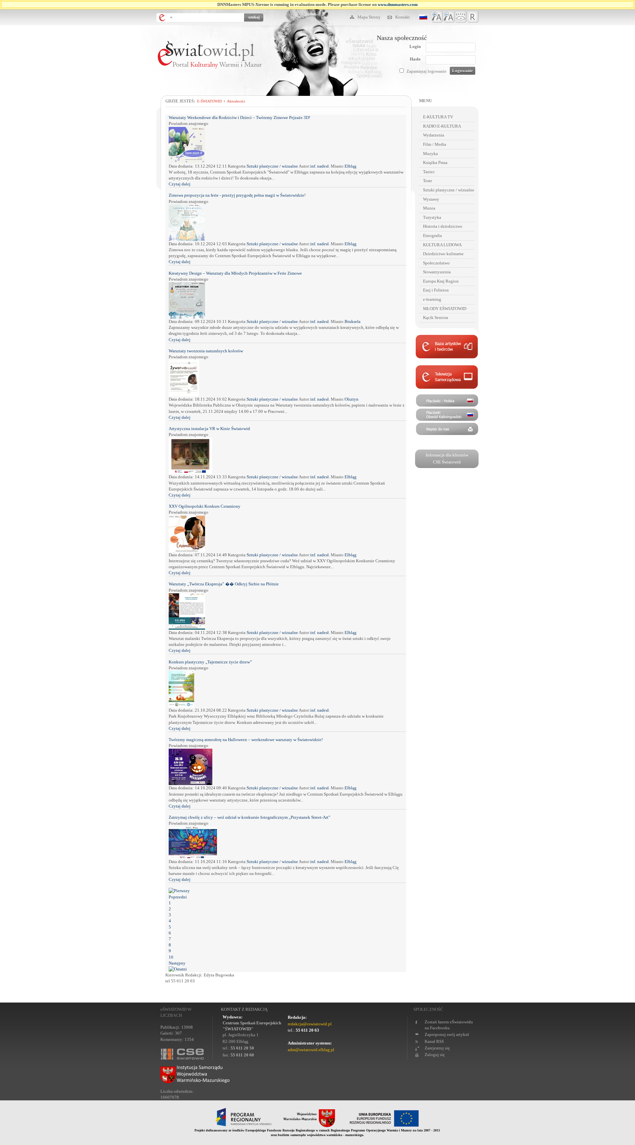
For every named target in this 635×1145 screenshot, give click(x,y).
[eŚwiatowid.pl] (209, 84)
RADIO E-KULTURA (442, 126)
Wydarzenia (433, 135)
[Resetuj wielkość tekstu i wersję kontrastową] (473, 17)
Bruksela (352, 321)
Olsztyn (352, 399)
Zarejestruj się (437, 1048)
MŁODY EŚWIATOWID (444, 308)
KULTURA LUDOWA (442, 244)
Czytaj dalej (179, 183)
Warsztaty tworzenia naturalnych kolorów (206, 350)
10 (171, 957)
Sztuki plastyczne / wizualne (272, 166)
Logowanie (462, 70)
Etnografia (432, 235)
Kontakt (402, 17)
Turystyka (432, 217)
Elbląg (351, 166)
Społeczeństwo (436, 262)
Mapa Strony (370, 17)
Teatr (427, 180)
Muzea (429, 208)
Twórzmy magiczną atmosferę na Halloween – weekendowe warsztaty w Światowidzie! (246, 739)
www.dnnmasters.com (398, 4)
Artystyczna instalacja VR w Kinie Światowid (209, 428)
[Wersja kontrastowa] (461, 17)
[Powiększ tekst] (437, 17)
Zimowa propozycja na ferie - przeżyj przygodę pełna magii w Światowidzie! (237, 195)
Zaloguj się (435, 1054)
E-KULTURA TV (438, 116)
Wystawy (431, 199)
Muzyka (430, 153)
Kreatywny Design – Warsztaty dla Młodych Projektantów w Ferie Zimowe (235, 273)
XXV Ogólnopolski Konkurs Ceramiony (204, 506)
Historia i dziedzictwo (442, 226)
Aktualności (236, 101)
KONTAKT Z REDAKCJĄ (244, 1009)
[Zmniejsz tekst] (449, 17)
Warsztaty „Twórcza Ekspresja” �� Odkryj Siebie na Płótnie (224, 583)
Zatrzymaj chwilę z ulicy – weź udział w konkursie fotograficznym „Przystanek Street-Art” (249, 817)
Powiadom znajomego (188, 123)
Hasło (415, 59)
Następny (177, 963)
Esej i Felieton (436, 290)
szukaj (254, 17)
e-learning (432, 299)
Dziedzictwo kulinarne (443, 253)
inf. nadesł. (320, 166)
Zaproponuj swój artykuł (447, 1034)
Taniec (429, 171)
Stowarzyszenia (437, 271)
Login (415, 46)
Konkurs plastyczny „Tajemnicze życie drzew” (210, 661)
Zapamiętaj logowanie (426, 71)
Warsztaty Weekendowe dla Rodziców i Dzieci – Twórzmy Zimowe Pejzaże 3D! (239, 117)
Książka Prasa (435, 162)
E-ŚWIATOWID (209, 101)
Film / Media (434, 144)
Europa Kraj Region (441, 281)
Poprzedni (178, 896)
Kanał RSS (434, 1041)
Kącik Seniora (435, 317)
